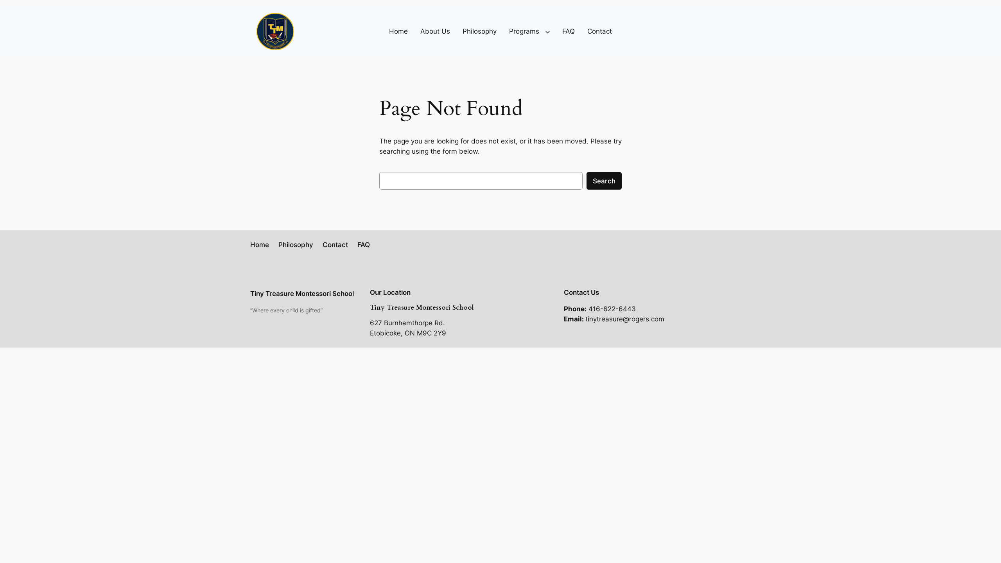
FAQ (568, 31)
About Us (435, 31)
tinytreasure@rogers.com (624, 319)
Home (398, 31)
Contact (599, 31)
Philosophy (480, 31)
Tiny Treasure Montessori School (302, 294)
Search (604, 181)
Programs (524, 31)
